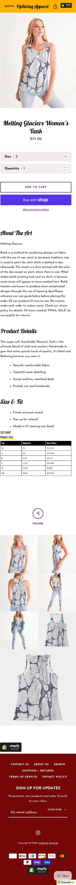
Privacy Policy (54, 777)
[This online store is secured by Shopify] (66, 6)
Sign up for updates (38, 788)
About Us (41, 764)
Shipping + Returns (38, 771)
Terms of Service (23, 777)
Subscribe (55, 810)
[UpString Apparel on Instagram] (38, 832)
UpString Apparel (32, 6)
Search (59, 764)
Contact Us (20, 764)
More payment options (36, 209)
